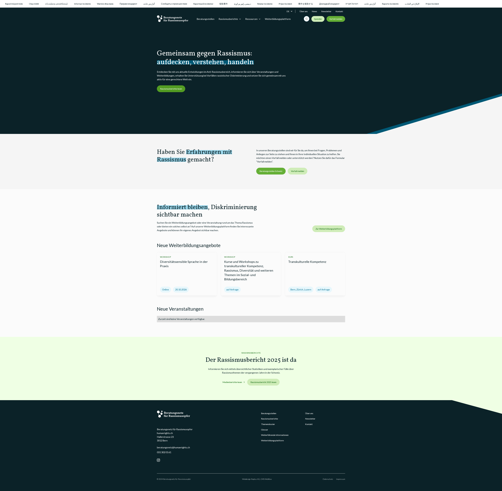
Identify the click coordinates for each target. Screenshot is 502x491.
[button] (291, 11)
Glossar (264, 429)
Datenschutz (328, 479)
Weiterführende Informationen (275, 435)
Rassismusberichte (269, 418)
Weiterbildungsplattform (278, 18)
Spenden (318, 19)
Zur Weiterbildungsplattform (329, 228)
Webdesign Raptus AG (251, 479)
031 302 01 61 (164, 452)
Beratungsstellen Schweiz (270, 171)
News (314, 11)
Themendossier (268, 424)
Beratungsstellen (205, 18)
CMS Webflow (266, 479)
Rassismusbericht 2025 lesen (263, 382)
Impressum (340, 479)
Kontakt (339, 11)
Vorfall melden (335, 19)
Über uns (304, 11)
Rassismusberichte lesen (171, 88)
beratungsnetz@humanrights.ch (173, 447)
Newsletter (326, 11)
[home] (172, 18)
